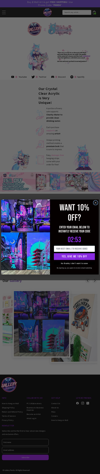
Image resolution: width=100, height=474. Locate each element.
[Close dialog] (95, 203)
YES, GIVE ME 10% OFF (74, 256)
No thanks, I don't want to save (74, 263)
